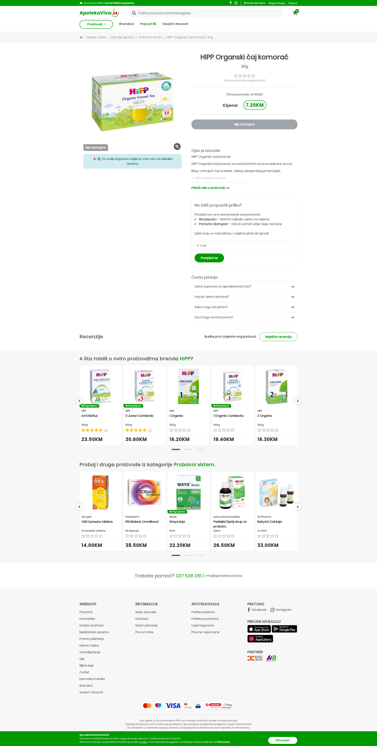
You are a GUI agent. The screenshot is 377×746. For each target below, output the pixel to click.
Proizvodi (95, 24)
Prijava (292, 3)
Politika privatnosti (205, 618)
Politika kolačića (203, 612)
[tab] (176, 449)
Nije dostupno (244, 124)
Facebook (258, 609)
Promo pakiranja (92, 639)
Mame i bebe (89, 645)
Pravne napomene (205, 632)
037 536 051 (189, 575)
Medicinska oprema (94, 632)
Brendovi (126, 24)
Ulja (82, 659)
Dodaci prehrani (92, 625)
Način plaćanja (146, 625)
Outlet (84, 672)
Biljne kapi (87, 665)
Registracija (277, 3)
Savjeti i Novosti (175, 24)
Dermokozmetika (92, 679)
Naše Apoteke (255, 3)
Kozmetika (87, 618)
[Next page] (297, 401)
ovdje (143, 742)
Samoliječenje (90, 652)
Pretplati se (209, 258)
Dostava (141, 618)
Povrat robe (144, 632)
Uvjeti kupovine (202, 625)
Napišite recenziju (278, 336)
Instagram (283, 609)
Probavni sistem (194, 464)
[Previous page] (79, 401)
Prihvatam (282, 740)
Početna (86, 612)
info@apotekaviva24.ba (224, 575)
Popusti (146, 24)
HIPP (185, 358)
